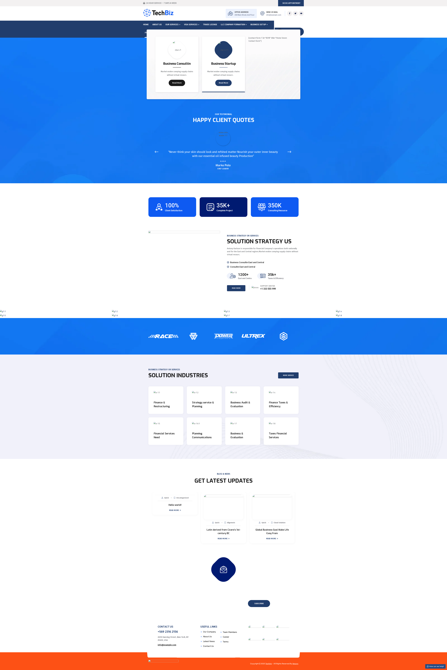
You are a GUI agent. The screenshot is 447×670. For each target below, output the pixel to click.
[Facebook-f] (289, 13)
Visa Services (190, 24)
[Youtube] (301, 13)
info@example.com (273, 15)
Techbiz (268, 664)
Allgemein (231, 523)
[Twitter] (295, 13)
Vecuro (295, 664)
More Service (288, 375)
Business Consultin (177, 63)
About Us (157, 24)
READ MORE (236, 288)
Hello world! (175, 505)
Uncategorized (182, 498)
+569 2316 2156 (168, 631)
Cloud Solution (279, 523)
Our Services (171, 24)
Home (146, 24)
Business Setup (258, 24)
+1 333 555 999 (268, 288)
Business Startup (223, 63)
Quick (166, 498)
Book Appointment (291, 3)
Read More (177, 83)
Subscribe (259, 603)
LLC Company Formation (233, 24)
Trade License (210, 24)
